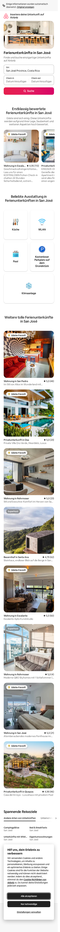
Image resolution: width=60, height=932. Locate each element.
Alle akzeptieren (29, 896)
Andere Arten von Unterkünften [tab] (20, 818)
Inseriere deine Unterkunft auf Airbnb (27, 16)
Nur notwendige (29, 904)
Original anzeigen (25, 7)
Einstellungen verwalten (29, 912)
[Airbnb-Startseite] (6, 16)
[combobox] (29, 71)
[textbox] (16, 81)
